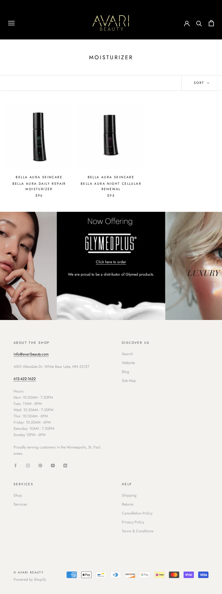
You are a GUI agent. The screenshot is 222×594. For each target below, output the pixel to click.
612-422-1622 (25, 378)
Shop (18, 495)
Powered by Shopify (30, 579)
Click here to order (111, 262)
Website (128, 362)
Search (127, 354)
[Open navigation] (11, 23)
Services (20, 504)
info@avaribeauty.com (31, 354)
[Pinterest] (40, 465)
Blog (125, 371)
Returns (127, 504)
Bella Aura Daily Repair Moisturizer (39, 186)
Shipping (129, 495)
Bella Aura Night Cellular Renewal (111, 186)
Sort (200, 82)
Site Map (129, 380)
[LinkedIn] (65, 465)
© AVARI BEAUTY (29, 572)
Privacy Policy (133, 522)
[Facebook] (15, 465)
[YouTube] (53, 465)
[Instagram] (28, 465)
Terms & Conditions (138, 531)
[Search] (199, 23)
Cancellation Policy (137, 513)
